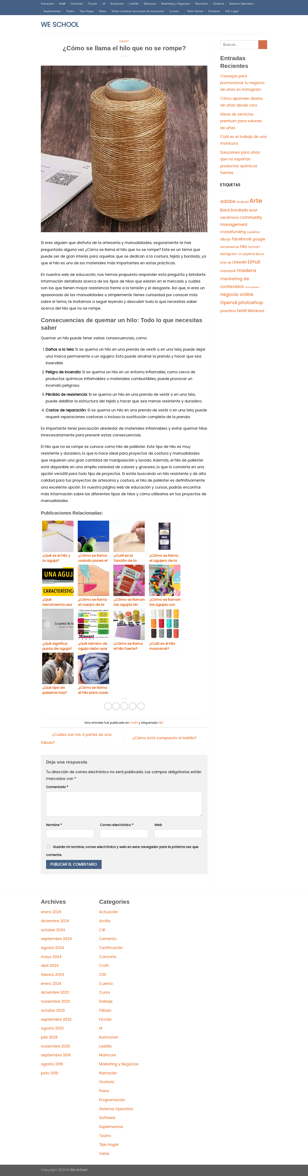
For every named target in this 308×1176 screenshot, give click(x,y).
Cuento (106, 983)
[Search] (91, 24)
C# (102, 929)
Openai (228, 302)
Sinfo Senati (195, 11)
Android (242, 202)
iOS (240, 254)
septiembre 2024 (56, 938)
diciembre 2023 (55, 992)
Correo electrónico (117, 825)
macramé (228, 271)
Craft (62, 3)
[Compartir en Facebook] (108, 706)
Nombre (54, 825)
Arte (256, 200)
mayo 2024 (51, 956)
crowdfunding (233, 231)
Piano (104, 1090)
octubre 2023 (53, 1010)
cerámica (229, 217)
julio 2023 (49, 1037)
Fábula (105, 1010)
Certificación (111, 947)
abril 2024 (50, 965)
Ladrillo (133, 3)
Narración (201, 3)
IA (103, 3)
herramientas (229, 247)
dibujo (225, 239)
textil (241, 311)
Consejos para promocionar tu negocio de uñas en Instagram (242, 83)
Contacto (214, 11)
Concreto (107, 956)
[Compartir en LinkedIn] (141, 706)
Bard (225, 210)
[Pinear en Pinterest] (132, 706)
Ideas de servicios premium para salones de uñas (241, 121)
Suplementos (52, 11)
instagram (228, 254)
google (258, 239)
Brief (254, 210)
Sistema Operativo (241, 3)
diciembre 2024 (55, 920)
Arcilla (104, 920)
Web (158, 825)
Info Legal (231, 11)
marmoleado (252, 287)
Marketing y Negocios (175, 3)
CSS (102, 974)
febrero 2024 (52, 974)
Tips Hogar (86, 11)
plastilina (228, 311)
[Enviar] (262, 44)
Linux (254, 261)
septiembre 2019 (56, 1055)
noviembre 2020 (55, 1046)
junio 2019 (49, 1073)
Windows (255, 310)
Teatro (70, 11)
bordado (239, 210)
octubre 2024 (53, 929)
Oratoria (218, 3)
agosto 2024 (52, 947)
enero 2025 (51, 911)
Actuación (47, 3)
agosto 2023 (52, 1028)
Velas (102, 11)
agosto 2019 (52, 1064)
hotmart (254, 247)
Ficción (92, 3)
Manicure (150, 3)
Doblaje (106, 1001)
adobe (228, 201)
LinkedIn (239, 262)
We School (60, 24)
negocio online (236, 294)
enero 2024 (51, 983)
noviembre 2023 (55, 1001)
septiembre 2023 (56, 1019)
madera (246, 270)
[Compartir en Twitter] (116, 706)
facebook (241, 239)
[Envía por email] (124, 706)
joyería (249, 254)
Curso (104, 992)
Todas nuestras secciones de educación (137, 11)
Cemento (77, 3)
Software (107, 1117)
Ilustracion (117, 3)
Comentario (57, 787)
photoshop (250, 303)
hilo (160, 723)
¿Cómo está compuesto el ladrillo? (165, 737)
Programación (112, 1099)
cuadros (253, 232)
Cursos (174, 11)
